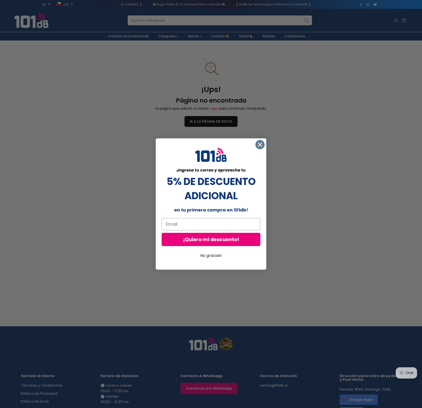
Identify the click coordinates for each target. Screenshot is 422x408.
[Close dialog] (260, 144)
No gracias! (211, 255)
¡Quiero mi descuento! (211, 239)
